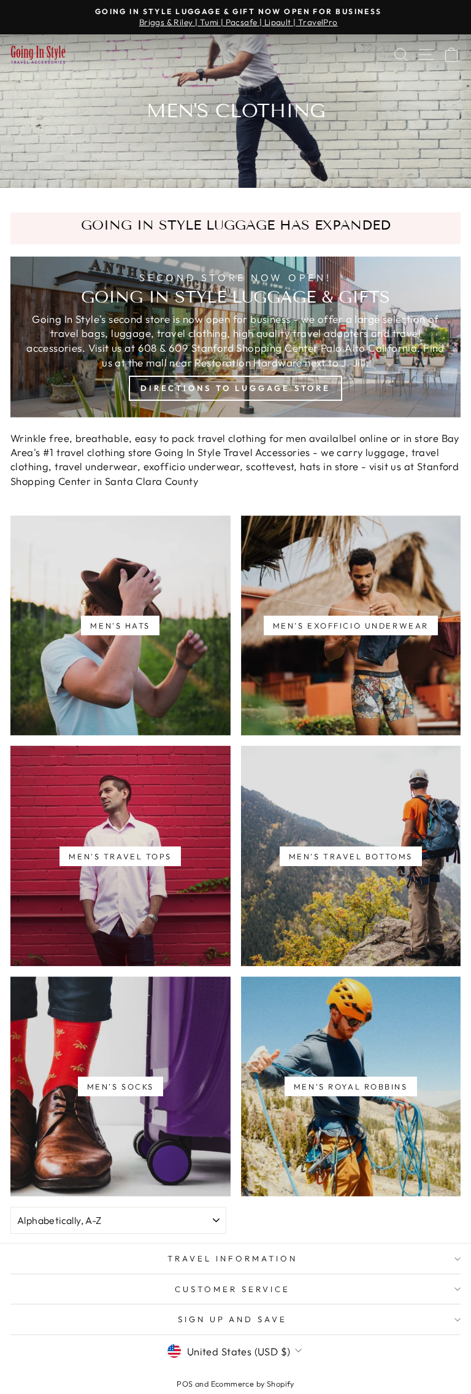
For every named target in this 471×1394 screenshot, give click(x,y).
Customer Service (232, 1289)
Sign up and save (233, 1319)
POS (185, 1383)
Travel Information (232, 1258)
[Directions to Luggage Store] (235, 337)
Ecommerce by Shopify (252, 1383)
